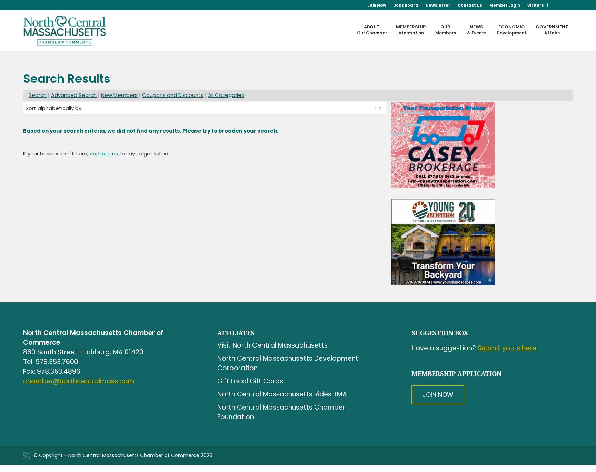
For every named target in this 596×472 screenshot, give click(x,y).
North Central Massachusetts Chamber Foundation (281, 412)
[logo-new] (64, 30)
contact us (104, 153)
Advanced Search (74, 95)
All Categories (226, 95)
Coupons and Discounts (172, 95)
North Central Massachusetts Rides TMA (282, 394)
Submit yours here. (508, 348)
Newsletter (438, 5)
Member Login (504, 5)
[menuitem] (377, 5)
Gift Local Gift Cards (250, 381)
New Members (119, 95)
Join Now (376, 5)
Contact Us (470, 5)
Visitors (535, 5)
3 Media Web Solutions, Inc (26, 455)
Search (38, 95)
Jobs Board (406, 5)
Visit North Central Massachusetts (272, 345)
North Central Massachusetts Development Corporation (287, 363)
